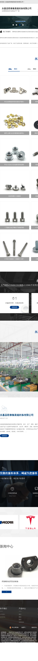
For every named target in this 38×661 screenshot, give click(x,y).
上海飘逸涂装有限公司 (26, 649)
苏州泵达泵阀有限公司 (14, 637)
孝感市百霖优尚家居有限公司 (20, 652)
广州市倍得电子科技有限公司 (25, 657)
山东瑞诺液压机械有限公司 (29, 640)
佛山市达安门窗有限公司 (10, 644)
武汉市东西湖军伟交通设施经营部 (22, 639)
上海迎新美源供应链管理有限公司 (27, 645)
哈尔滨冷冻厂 (8, 639)
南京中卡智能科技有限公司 (21, 635)
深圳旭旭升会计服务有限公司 (24, 650)
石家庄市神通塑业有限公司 (26, 644)
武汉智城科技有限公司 (8, 647)
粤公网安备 (15, 627)
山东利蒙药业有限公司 (9, 657)
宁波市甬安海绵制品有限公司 (21, 659)
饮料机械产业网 (18, 656)
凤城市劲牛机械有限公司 (16, 632)
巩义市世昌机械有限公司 (11, 649)
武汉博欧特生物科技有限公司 (10, 642)
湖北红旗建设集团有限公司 (24, 654)
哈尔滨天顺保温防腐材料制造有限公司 (18, 634)
